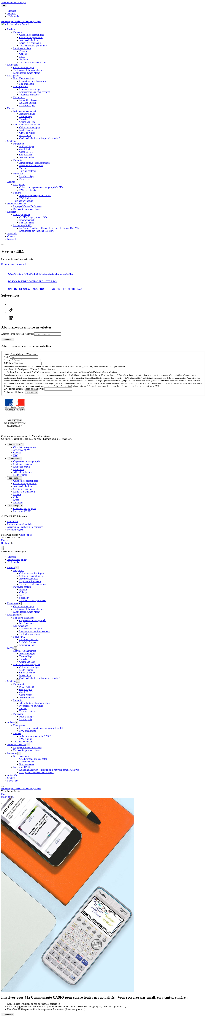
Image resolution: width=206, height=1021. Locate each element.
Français (11, 11)
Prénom (8, 360)
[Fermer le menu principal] (2, 786)
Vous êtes (9, 369)
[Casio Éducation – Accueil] (15, 24)
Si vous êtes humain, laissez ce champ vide (24, 388)
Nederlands (13, 16)
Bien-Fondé (26, 534)
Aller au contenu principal (13, 2)
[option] (106, 11)
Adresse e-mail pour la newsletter (17, 334)
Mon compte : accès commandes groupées (21, 21)
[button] (11, 29)
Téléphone (9, 363)
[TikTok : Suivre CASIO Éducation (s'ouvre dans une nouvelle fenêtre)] (11, 312)
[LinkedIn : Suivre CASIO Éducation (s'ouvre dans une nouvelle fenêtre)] (11, 321)
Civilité (8, 354)
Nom (7, 357)
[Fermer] (2, 546)
